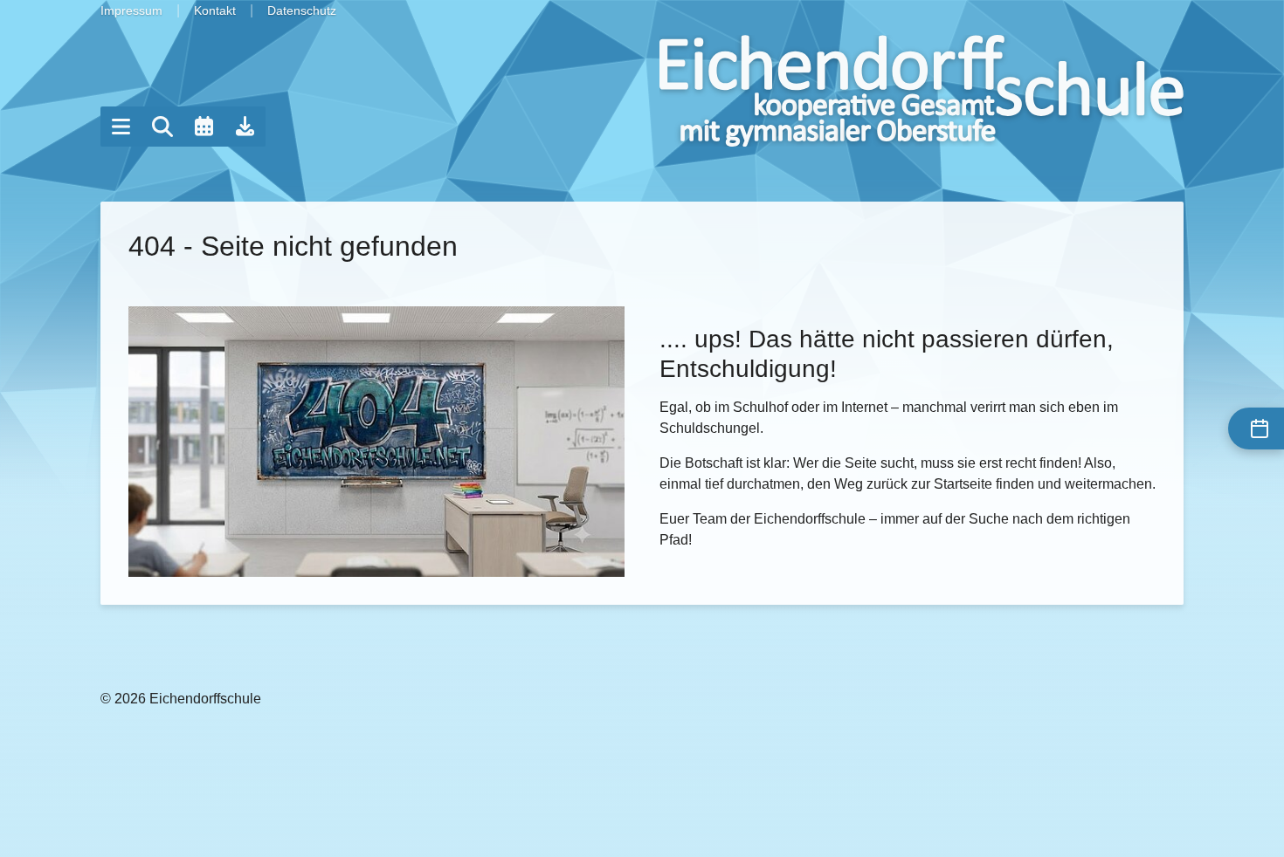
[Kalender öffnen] (203, 126)
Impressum (131, 10)
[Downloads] (245, 126)
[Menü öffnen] (120, 126)
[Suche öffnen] (162, 126)
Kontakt (215, 10)
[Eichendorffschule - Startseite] (921, 91)
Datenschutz (301, 10)
